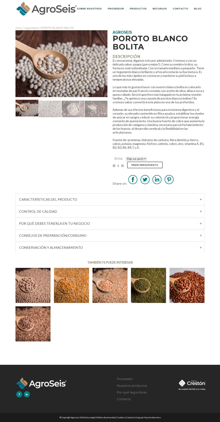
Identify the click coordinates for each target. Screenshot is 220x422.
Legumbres (31, 28)
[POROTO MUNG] (148, 285)
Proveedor (125, 379)
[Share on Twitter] (145, 184)
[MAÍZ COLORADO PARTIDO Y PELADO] (110, 285)
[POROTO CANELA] (187, 285)
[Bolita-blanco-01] (61, 63)
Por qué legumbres (132, 392)
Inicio (18, 28)
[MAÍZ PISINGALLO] (71, 285)
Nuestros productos (132, 386)
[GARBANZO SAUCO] (33, 285)
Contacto (124, 399)
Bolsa (118, 158)
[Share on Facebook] (133, 184)
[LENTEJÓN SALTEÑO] (33, 323)
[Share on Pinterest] (169, 184)
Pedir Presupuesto (144, 165)
